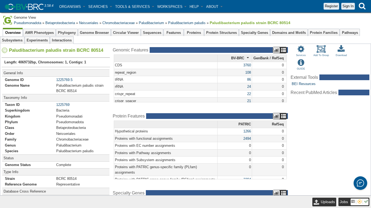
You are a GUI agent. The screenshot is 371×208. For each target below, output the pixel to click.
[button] (72, 6)
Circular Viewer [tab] (126, 33)
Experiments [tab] (37, 40)
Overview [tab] (13, 33)
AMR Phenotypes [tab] (39, 33)
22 (249, 94)
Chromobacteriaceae (118, 23)
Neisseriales (88, 23)
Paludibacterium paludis (187, 23)
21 (249, 101)
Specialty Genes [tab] (254, 33)
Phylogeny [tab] (67, 33)
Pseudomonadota (27, 23)
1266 (247, 131)
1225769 (63, 105)
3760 (247, 65)
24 (249, 86)
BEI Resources (304, 84)
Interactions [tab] (62, 40)
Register (331, 6)
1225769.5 (64, 80)
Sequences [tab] (152, 33)
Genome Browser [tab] (94, 33)
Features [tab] (173, 33)
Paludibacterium (151, 23)
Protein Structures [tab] (221, 33)
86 (249, 79)
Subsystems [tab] (12, 40)
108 (248, 72)
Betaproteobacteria (60, 23)
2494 (247, 138)
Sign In (348, 6)
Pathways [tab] (350, 33)
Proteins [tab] (194, 33)
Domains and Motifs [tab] (289, 33)
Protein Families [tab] (324, 33)
